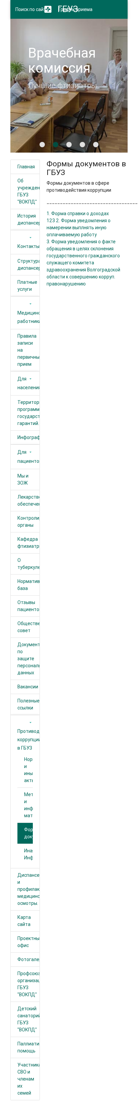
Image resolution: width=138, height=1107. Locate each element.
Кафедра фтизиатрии (28, 542)
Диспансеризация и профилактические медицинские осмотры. (28, 889)
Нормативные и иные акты (28, 769)
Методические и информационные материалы (28, 805)
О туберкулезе (28, 563)
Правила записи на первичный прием (28, 350)
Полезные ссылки (28, 704)
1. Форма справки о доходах (78, 213)
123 (51, 221)
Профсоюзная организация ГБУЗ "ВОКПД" (28, 984)
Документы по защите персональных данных (28, 659)
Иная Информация (28, 854)
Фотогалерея (28, 959)
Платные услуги (27, 285)
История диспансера (28, 219)
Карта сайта (24, 920)
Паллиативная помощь (28, 1047)
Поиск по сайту (32, 9)
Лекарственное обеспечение (28, 500)
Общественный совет (28, 626)
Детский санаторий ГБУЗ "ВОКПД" (28, 1019)
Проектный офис (28, 941)
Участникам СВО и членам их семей (28, 1079)
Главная (26, 167)
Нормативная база (28, 584)
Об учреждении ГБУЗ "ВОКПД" (28, 191)
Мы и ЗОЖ (22, 479)
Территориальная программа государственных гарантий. (28, 412)
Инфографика (28, 437)
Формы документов (28, 833)
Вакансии (27, 687)
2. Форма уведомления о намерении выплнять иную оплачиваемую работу (79, 228)
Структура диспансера (28, 264)
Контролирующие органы (28, 521)
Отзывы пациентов (28, 605)
